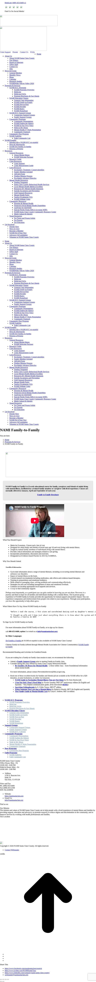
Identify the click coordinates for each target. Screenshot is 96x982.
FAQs (32, 52)
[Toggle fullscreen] (6, 979)
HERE (65, 685)
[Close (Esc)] (1, 979)
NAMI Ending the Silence (19, 738)
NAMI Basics (14, 721)
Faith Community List (17, 757)
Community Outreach (17, 746)
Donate (15, 52)
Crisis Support (5, 52)
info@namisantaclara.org (47, 631)
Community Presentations (18, 736)
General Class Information (19, 713)
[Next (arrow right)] (3, 981)
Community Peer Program (19, 751)
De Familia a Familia (14, 641)
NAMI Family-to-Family (18, 715)
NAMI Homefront (16, 723)
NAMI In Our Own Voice (19, 740)
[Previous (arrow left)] (1, 981)
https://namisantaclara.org (14, 796)
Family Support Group (26, 661)
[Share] (3, 979)
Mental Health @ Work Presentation (22, 744)
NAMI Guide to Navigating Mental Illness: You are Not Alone (39, 680)
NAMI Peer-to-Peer (16, 717)
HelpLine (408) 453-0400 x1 (15, 3)
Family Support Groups (18, 730)
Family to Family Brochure (48, 495)
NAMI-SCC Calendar (17, 732)
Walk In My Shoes (16, 742)
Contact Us (24, 52)
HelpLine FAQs (15, 706)
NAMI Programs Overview (19, 702)
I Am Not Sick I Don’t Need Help (28, 683)
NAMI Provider (15, 719)
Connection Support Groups (19, 727)
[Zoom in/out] (8, 979)
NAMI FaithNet (15, 755)
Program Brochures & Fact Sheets (22, 708)
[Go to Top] (48, 950)
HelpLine (12, 704)
